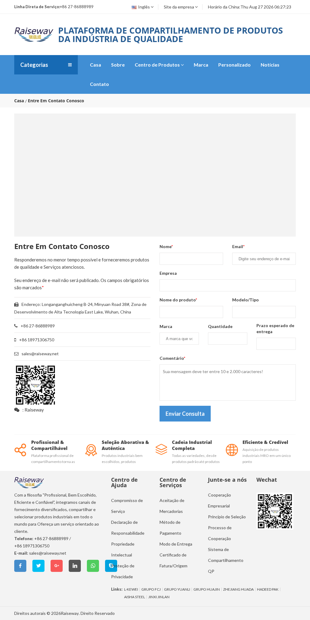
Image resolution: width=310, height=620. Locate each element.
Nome (166, 246)
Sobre (118, 64)
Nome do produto (178, 299)
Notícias (270, 64)
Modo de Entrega (176, 543)
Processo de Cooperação (220, 533)
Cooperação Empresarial (219, 500)
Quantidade (220, 326)
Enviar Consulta (185, 413)
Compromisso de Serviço (127, 506)
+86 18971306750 (31, 545)
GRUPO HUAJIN (206, 589)
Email (238, 246)
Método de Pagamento (170, 528)
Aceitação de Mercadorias (172, 506)
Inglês (144, 6)
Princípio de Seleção (227, 516)
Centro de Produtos (157, 64)
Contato (99, 84)
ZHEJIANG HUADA (238, 589)
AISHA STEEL (134, 597)
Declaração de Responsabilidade (127, 528)
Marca (201, 64)
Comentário (172, 358)
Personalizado (234, 64)
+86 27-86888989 (51, 538)
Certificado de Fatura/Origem (173, 560)
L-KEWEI (131, 589)
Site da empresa (179, 6)
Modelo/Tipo (245, 299)
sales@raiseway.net (40, 353)
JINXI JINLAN (159, 597)
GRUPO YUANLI (177, 589)
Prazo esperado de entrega (275, 328)
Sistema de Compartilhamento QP (225, 560)
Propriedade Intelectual (122, 549)
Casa (95, 64)
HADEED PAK (268, 589)
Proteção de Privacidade (122, 571)
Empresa (168, 273)
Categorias (34, 64)
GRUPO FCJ (151, 589)
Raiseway (70, 613)
